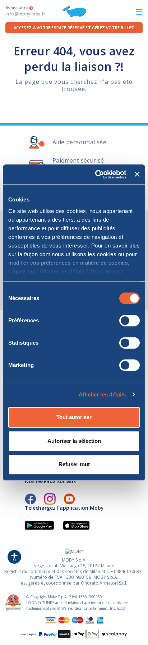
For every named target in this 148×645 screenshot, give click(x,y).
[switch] (129, 320)
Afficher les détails (102, 394)
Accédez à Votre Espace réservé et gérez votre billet (74, 27)
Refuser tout (74, 464)
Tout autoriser (74, 417)
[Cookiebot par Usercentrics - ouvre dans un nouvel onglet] (95, 174)
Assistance (25, 11)
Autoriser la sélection (74, 441)
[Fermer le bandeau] (137, 174)
